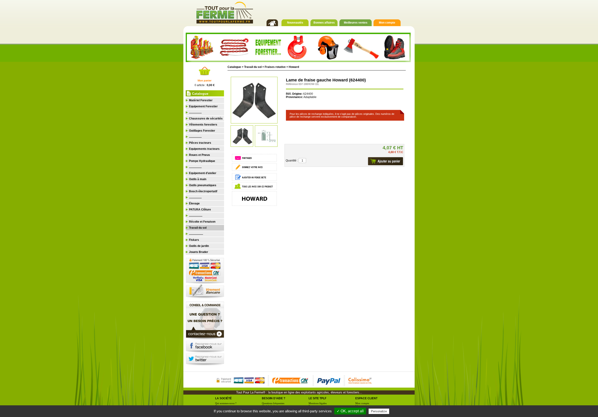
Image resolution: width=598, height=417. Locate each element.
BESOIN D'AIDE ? (273, 398)
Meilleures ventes (355, 22)
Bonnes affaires (324, 22)
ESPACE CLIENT (366, 398)
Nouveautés (295, 22)
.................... (196, 233)
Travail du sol (253, 67)
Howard (294, 67)
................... (195, 215)
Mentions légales (318, 403)
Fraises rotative (275, 67)
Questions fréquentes (273, 403)
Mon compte (387, 22)
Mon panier (204, 80)
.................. (195, 112)
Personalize (379, 411)
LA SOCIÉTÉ (223, 398)
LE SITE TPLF (317, 398)
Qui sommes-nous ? (225, 403)
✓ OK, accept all (350, 411)
